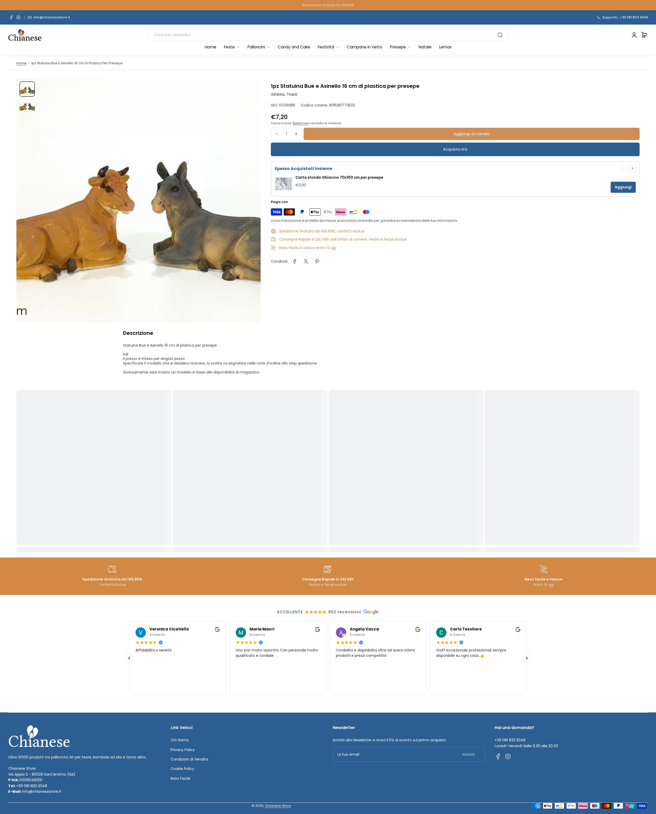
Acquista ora (455, 149)
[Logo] (25, 35)
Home (21, 63)
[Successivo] (526, 658)
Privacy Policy (183, 749)
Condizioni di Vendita (189, 759)
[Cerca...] (500, 35)
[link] (294, 261)
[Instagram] (18, 17)
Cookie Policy (182, 768)
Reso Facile (180, 778)
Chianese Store (278, 806)
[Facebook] (11, 17)
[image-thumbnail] (27, 89)
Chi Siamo (180, 740)
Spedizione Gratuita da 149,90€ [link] (328, 5)
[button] (644, 34)
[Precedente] (129, 658)
